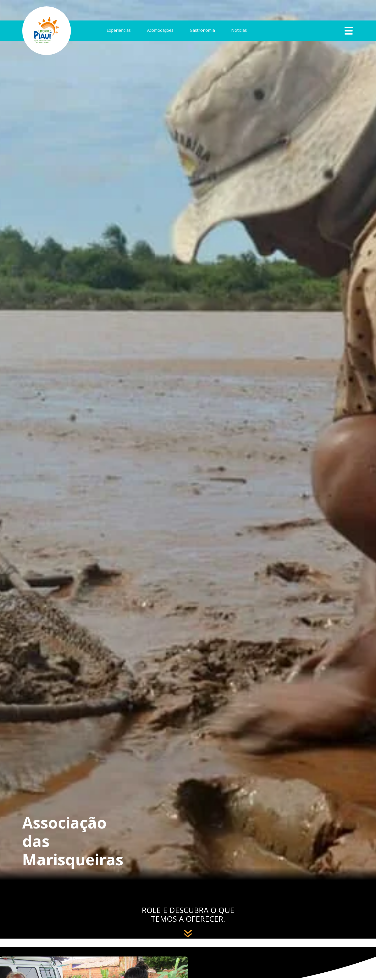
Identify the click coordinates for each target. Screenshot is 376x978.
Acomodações (160, 30)
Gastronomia (202, 30)
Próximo (188, 930)
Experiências (119, 30)
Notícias (239, 30)
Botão (349, 31)
